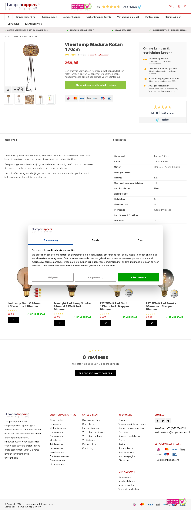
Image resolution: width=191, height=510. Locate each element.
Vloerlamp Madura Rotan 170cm (28, 36)
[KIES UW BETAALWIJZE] (68, 98)
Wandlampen (57, 452)
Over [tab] (140, 240)
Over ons (123, 432)
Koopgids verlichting (129, 436)
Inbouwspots (56, 424)
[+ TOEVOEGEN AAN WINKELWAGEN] (13, 320)
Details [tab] (95, 240)
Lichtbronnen (57, 464)
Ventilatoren (152, 17)
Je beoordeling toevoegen (95, 373)
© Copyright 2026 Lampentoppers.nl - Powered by (28, 504)
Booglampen (57, 436)
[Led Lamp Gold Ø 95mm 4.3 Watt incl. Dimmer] (26, 281)
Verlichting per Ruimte (99, 17)
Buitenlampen (49, 17)
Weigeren (53, 277)
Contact (122, 420)
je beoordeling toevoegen (98, 55)
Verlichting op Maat (128, 17)
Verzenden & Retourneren (132, 424)
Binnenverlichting (26, 17)
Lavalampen (56, 448)
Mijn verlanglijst (126, 485)
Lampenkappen (72, 17)
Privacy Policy (125, 448)
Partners (122, 444)
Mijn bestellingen (127, 481)
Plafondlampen (58, 428)
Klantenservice (33, 24)
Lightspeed (10, 507)
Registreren (124, 477)
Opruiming (13, 24)
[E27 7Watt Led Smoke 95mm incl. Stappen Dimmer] (164, 281)
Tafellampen (56, 444)
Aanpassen (94, 277)
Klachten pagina (126, 456)
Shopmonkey (34, 507)
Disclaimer (123, 460)
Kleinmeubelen (173, 17)
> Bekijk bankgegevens (167, 460)
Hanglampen (57, 432)
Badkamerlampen (59, 456)
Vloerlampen (56, 440)
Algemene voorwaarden (131, 428)
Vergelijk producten (128, 489)
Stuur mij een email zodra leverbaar (96, 85)
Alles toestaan (138, 277)
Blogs (121, 440)
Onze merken (57, 420)
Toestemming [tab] (51, 240)
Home (7, 36)
